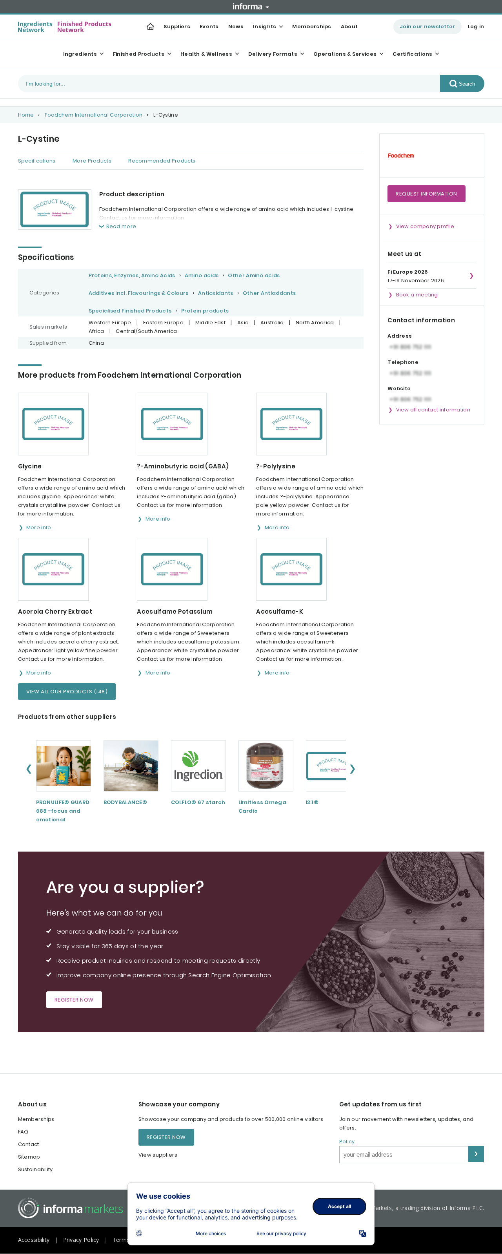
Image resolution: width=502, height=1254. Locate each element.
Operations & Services (344, 54)
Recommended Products (161, 161)
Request (426, 193)
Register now (74, 1000)
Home (26, 115)
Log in (476, 26)
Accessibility (34, 1239)
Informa (251, 6)
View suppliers (157, 1155)
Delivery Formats (272, 54)
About (349, 26)
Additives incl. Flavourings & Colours (139, 293)
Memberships (311, 26)
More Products (92, 161)
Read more (121, 226)
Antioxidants (215, 293)
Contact (28, 1144)
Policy (347, 1141)
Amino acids (201, 275)
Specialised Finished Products (130, 310)
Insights (264, 26)
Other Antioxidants (269, 293)
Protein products (205, 310)
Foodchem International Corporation (93, 115)
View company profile (425, 226)
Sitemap (29, 1157)
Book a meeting (417, 294)
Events (209, 26)
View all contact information (433, 409)
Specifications (37, 161)
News (236, 26)
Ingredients (80, 54)
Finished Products (138, 54)
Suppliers (177, 26)
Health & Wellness (206, 54)
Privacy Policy (81, 1239)
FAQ (23, 1131)
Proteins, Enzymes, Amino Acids (132, 275)
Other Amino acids (254, 275)
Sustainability (35, 1169)
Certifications (412, 54)
